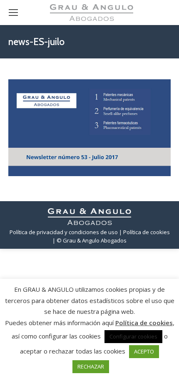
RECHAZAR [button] (90, 366)
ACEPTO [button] (144, 351)
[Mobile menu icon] (13, 13)
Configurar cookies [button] (133, 336)
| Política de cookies (144, 232)
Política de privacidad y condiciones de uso (64, 232)
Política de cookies (144, 322)
